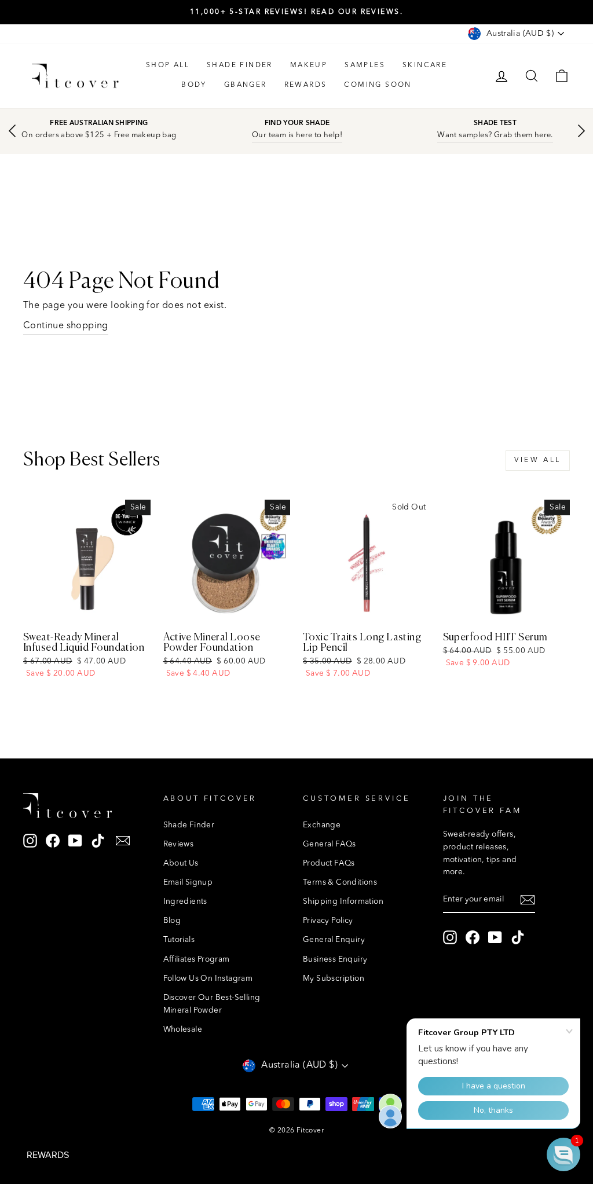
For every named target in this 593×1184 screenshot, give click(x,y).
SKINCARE (424, 65)
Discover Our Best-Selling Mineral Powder (212, 1004)
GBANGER (245, 85)
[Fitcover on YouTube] (75, 841)
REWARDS (305, 85)
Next (581, 131)
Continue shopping (65, 326)
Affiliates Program (196, 959)
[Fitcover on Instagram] (30, 841)
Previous (12, 131)
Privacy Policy (328, 921)
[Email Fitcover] (123, 841)
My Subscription (333, 979)
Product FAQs (329, 863)
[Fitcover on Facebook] (53, 841)
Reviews (178, 844)
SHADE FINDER (240, 65)
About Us (181, 863)
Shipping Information (343, 902)
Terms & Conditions (340, 882)
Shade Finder (189, 825)
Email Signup (188, 882)
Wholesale (183, 1029)
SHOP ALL (167, 65)
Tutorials (179, 940)
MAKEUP (308, 65)
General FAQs (329, 844)
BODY (194, 85)
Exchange (322, 825)
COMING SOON (377, 85)
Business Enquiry (335, 959)
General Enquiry (334, 940)
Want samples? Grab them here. (495, 135)
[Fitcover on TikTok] (98, 841)
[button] (563, 1154)
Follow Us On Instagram (208, 979)
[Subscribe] (527, 900)
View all (537, 460)
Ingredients (185, 902)
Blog (172, 921)
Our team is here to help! (297, 135)
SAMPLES (365, 65)
